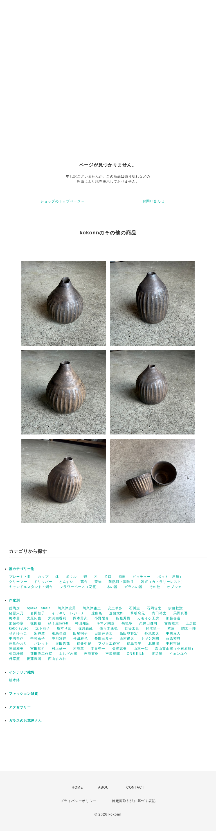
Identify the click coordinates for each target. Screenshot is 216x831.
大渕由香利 (57, 618)
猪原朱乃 (16, 613)
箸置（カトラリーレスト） (163, 582)
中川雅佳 (59, 638)
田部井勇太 (103, 633)
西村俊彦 (127, 638)
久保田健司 (148, 623)
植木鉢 (14, 680)
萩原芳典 (173, 638)
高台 (84, 582)
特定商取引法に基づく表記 (134, 801)
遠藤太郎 (116, 613)
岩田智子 (37, 613)
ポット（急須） (170, 577)
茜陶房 (14, 608)
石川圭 (134, 608)
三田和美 (16, 649)
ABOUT (104, 787)
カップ (43, 577)
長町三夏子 (103, 638)
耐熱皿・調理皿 (121, 582)
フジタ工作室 (109, 644)
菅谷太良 (132, 628)
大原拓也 (34, 618)
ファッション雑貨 (23, 694)
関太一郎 (188, 628)
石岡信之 (154, 608)
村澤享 (78, 649)
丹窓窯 (14, 659)
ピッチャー (141, 577)
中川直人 (173, 633)
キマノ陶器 (105, 623)
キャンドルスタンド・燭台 (31, 587)
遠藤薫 (96, 613)
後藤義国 (34, 659)
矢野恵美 (119, 649)
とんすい (66, 582)
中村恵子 (37, 638)
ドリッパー (43, 582)
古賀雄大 (171, 623)
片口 (108, 577)
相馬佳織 (59, 633)
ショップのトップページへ (62, 201)
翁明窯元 (137, 613)
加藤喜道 (173, 618)
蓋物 (98, 582)
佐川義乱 (85, 628)
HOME (77, 787)
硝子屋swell (58, 623)
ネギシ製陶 (150, 638)
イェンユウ (178, 654)
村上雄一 (59, 649)
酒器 (122, 577)
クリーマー (18, 582)
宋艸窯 (39, 633)
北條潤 (153, 644)
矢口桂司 (16, 654)
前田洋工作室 (41, 654)
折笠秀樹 (123, 618)
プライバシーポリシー (78, 801)
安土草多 (115, 608)
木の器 (112, 587)
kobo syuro (19, 628)
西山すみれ (57, 659)
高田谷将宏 (129, 633)
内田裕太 (159, 613)
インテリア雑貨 (22, 672)
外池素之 (152, 633)
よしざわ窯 (68, 654)
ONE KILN (136, 654)
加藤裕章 (16, 623)
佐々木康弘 (109, 628)
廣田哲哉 (62, 644)
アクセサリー (20, 707)
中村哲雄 (173, 644)
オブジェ (174, 587)
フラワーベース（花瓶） (80, 587)
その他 (154, 587)
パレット (41, 644)
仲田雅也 (80, 638)
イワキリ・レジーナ (68, 613)
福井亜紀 (84, 644)
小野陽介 (101, 618)
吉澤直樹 (91, 654)
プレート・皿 (20, 577)
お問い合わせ (154, 201)
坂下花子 (42, 628)
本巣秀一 (98, 649)
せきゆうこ (18, 633)
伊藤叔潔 (175, 608)
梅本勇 (14, 618)
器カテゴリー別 (22, 569)
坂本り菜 (64, 628)
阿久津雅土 (92, 608)
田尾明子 (80, 633)
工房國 (191, 623)
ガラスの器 (133, 587)
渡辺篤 (157, 654)
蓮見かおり (18, 644)
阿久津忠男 (67, 608)
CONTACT (135, 787)
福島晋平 (134, 644)
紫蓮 (171, 628)
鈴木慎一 (153, 628)
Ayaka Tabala (39, 608)
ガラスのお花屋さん (25, 721)
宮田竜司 (37, 649)
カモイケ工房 (148, 618)
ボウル (71, 577)
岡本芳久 (80, 618)
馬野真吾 (180, 613)
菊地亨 (127, 623)
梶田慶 (35, 623)
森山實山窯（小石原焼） (175, 649)
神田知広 (82, 623)
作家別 (14, 600)
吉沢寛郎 (112, 654)
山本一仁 (141, 649)
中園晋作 (16, 638)
